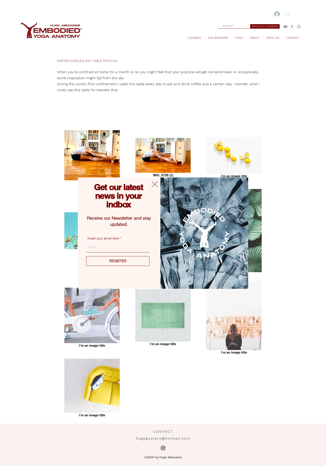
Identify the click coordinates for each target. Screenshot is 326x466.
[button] (155, 184)
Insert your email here (103, 238)
